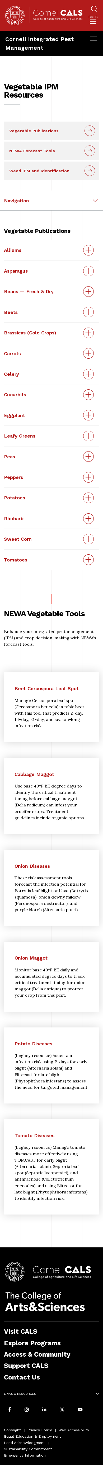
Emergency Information (25, 1455)
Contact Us (22, 1377)
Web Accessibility (73, 1430)
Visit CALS (20, 1331)
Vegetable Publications (34, 130)
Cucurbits (15, 394)
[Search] (94, 10)
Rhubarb (14, 518)
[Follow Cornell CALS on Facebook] (9, 1409)
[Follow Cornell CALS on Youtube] (80, 1409)
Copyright (12, 1430)
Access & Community (37, 1354)
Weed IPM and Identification (39, 170)
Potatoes (14, 497)
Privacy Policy (39, 1430)
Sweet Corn (18, 539)
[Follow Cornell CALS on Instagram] (27, 1409)
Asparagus (16, 271)
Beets (11, 312)
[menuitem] (93, 20)
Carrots (12, 353)
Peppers (13, 477)
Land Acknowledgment (24, 1443)
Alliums (12, 250)
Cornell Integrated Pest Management (39, 43)
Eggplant (14, 415)
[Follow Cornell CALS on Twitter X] (62, 1409)
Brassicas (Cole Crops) (30, 332)
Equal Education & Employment (32, 1436)
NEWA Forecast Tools (32, 150)
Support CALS (26, 1365)
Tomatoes (15, 560)
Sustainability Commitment (28, 1449)
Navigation (16, 200)
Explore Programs (32, 1343)
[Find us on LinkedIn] (44, 1409)
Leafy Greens (19, 436)
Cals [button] (93, 17)
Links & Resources (20, 1394)
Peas (9, 456)
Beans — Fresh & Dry (29, 291)
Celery (11, 374)
